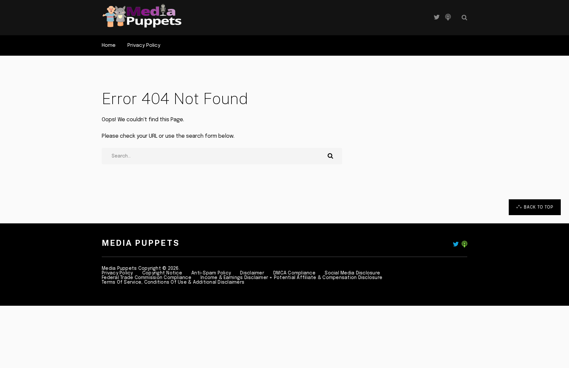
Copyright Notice (162, 273)
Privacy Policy (143, 45)
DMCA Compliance (294, 273)
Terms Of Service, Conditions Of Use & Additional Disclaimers (173, 282)
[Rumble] (448, 17)
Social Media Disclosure (352, 273)
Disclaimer (252, 273)
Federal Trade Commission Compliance (146, 277)
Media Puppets (141, 242)
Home (109, 45)
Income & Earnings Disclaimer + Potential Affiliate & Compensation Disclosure (291, 277)
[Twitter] (437, 17)
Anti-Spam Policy (211, 273)
